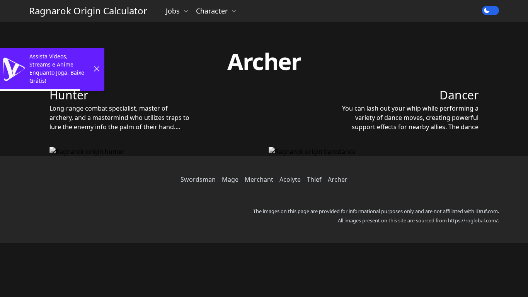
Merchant (259, 179)
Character (212, 10)
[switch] (490, 10)
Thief (314, 179)
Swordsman (198, 179)
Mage (230, 179)
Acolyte (290, 179)
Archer (337, 179)
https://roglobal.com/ (473, 220)
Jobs (173, 10)
